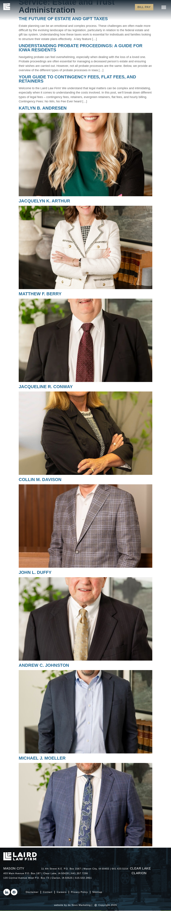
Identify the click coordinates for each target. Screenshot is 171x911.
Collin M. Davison (40, 479)
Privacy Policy (79, 892)
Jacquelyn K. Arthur (44, 201)
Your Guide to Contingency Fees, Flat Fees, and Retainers (77, 79)
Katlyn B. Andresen (43, 108)
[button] (164, 7)
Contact (47, 892)
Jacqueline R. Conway (46, 386)
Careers (61, 892)
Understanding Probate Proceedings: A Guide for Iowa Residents (80, 47)
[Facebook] (14, 892)
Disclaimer (32, 892)
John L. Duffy (35, 572)
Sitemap (97, 892)
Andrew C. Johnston (44, 665)
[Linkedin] (6, 892)
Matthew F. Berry (40, 293)
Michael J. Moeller (42, 758)
